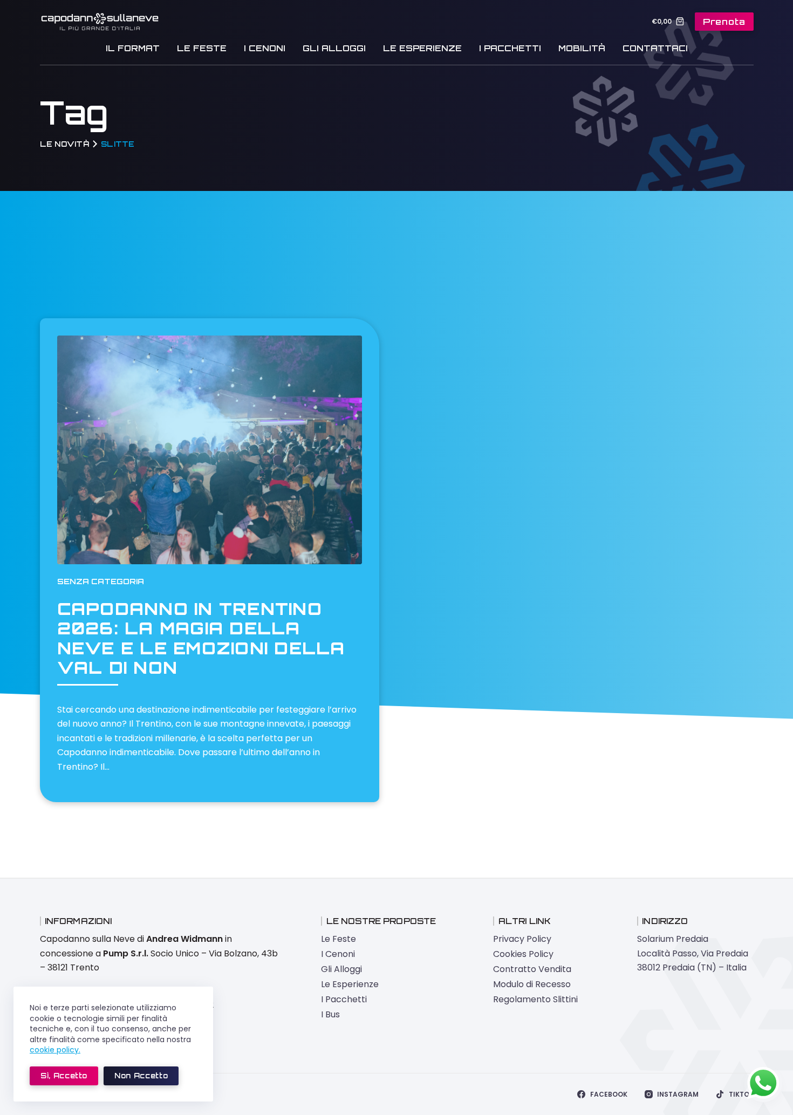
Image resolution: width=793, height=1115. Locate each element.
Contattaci (655, 48)
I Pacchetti (510, 48)
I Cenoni (264, 48)
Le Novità (64, 143)
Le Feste (202, 48)
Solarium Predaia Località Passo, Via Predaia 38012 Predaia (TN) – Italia (692, 953)
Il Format (133, 48)
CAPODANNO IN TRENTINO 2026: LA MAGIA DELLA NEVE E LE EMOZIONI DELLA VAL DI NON (201, 638)
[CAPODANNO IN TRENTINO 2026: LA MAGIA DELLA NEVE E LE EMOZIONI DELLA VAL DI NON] (210, 450)
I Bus (330, 1014)
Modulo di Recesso (532, 984)
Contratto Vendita (532, 969)
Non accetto (141, 1075)
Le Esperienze (422, 48)
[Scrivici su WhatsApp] (763, 1083)
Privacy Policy (522, 939)
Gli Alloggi (334, 48)
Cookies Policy (523, 954)
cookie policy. (55, 1049)
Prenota (724, 21)
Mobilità (581, 48)
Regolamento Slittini (535, 999)
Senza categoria (100, 581)
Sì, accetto (63, 1075)
